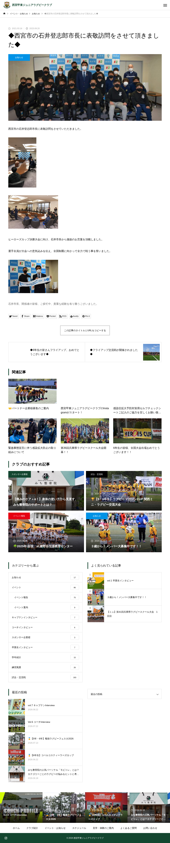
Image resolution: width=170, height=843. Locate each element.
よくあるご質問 (128, 828)
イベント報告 (19, 516)
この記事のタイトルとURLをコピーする (85, 330)
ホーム (16, 828)
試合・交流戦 (97, 474)
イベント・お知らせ (55, 828)
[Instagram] (5, 838)
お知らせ (19, 57)
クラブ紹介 (32, 828)
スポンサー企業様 (20, 474)
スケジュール (79, 828)
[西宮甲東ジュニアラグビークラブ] (6, 5)
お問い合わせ (150, 828)
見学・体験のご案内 (103, 828)
